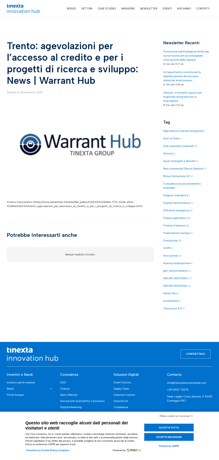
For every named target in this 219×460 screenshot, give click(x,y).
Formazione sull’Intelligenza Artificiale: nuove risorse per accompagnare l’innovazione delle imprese (186, 55)
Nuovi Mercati (69, 394)
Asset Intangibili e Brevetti (180, 161)
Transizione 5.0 (174, 308)
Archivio (169, 153)
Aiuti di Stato (172, 138)
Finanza (64, 388)
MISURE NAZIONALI (177, 278)
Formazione (172, 240)
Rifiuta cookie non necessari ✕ (176, 416)
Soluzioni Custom (124, 394)
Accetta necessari (169, 437)
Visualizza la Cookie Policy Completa (47, 450)
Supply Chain (121, 388)
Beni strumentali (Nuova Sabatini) (184, 168)
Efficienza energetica (177, 210)
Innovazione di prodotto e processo (82, 401)
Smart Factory (122, 382)
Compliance (121, 407)
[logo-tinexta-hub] (23, 8)
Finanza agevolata (177, 218)
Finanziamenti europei (177, 233)
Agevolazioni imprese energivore (184, 131)
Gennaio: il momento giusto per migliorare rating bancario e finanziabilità (182, 96)
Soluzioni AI (121, 401)
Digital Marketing (71, 407)
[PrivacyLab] (133, 450)
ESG (63, 382)
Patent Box (171, 293)
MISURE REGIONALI (177, 286)
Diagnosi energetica (176, 195)
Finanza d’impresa (176, 225)
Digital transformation (178, 203)
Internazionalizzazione (177, 263)
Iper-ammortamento (177, 271)
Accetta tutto (169, 427)
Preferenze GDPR (169, 446)
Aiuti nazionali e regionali (180, 146)
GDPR (168, 248)
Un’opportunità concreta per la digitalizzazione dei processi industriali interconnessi (182, 76)
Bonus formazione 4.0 (178, 176)
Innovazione (172, 255)
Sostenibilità (172, 301)
